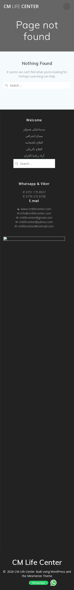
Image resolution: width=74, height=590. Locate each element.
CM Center (21, 6)
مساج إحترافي (34, 136)
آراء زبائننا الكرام (34, 156)
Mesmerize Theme (39, 576)
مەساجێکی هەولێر (34, 129)
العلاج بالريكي (34, 149)
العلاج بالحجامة (34, 142)
